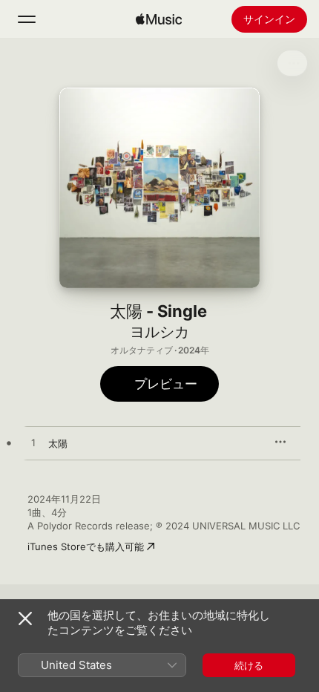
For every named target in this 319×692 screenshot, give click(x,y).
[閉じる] (25, 618)
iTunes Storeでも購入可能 (85, 546)
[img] (159, 19)
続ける (248, 665)
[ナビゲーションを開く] (26, 19)
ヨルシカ (159, 332)
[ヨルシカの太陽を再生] (33, 443)
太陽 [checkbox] (58, 443)
